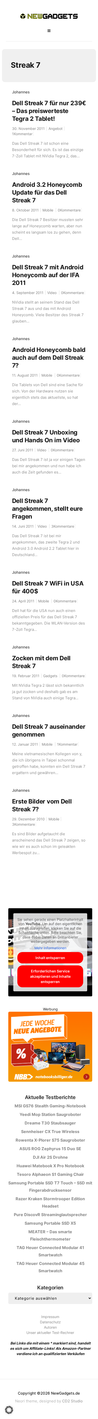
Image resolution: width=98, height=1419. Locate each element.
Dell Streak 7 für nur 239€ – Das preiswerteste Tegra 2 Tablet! (49, 110)
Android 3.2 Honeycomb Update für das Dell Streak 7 (47, 192)
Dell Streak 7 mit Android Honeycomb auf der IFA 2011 (47, 275)
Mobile (47, 210)
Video (52, 292)
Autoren (50, 1327)
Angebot (55, 128)
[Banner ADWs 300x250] (50, 1047)
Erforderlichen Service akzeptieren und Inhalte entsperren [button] (50, 976)
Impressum (50, 1317)
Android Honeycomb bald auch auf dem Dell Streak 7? (48, 357)
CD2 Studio (72, 1401)
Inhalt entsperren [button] (50, 958)
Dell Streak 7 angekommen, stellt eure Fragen (47, 508)
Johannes (21, 92)
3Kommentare (62, 526)
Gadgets (50, 676)
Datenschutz (50, 1322)
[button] (9, 1410)
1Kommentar (22, 134)
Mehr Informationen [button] (50, 948)
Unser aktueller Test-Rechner (50, 1332)
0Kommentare (69, 210)
